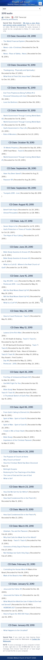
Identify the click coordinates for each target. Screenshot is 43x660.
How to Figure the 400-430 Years (16, 614)
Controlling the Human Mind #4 (15, 569)
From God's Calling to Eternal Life (16, 412)
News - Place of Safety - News (14, 54)
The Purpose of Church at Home (15, 457)
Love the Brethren (10, 102)
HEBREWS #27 (9, 608)
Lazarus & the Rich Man (12, 333)
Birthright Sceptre (10, 469)
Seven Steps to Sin (10, 226)
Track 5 (26, 316)
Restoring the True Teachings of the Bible (19, 472)
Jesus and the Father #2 (12, 595)
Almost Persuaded (10, 213)
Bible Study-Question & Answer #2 (17, 258)
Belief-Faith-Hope (10, 210)
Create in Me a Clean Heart (14, 431)
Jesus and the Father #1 (12, 589)
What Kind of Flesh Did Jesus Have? (17, 76)
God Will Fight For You (12, 383)
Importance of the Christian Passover (17, 440)
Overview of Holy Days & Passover (16, 547)
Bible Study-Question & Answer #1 (16, 252)
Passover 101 (8, 180)
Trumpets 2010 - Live (11, 193)
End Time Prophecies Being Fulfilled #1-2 (19, 93)
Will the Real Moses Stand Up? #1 (16, 290)
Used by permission (9, 19)
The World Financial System (14, 41)
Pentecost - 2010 (9, 364)
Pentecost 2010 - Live (11, 284)
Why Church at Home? (12, 460)
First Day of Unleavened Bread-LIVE (17, 377)
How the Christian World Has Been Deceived (20, 463)
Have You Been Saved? (12, 173)
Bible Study (7, 389)
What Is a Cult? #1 (10, 303)
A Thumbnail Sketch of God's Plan (16, 396)
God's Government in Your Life (15, 128)
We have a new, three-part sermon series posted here (21, 24)
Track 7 (35, 345)
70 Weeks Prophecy (11, 148)
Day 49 (6, 360)
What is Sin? (8, 478)
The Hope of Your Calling (13, 235)
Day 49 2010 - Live (10, 281)
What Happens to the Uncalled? (15, 630)
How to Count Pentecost (12, 316)
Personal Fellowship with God (14, 96)
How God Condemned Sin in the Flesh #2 (19, 498)
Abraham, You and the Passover (15, 531)
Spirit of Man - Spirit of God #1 (14, 418)
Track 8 (20, 151)
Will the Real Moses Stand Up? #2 (16, 296)
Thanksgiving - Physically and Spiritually (18, 70)
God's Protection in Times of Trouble (17, 229)
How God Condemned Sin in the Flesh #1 (19, 515)
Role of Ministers (9, 134)
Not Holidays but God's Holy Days (16, 553)
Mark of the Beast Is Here (13, 576)
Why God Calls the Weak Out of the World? (19, 537)
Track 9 (4, 354)
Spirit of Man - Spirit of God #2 (15, 425)
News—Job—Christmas (12, 47)
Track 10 (11, 354)
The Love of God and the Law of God (17, 475)
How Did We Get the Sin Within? (15, 492)
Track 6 (32, 339)
